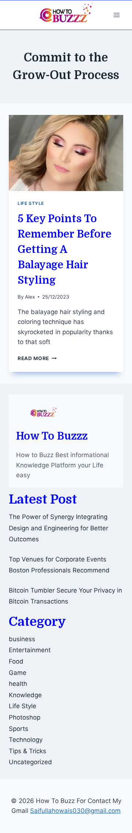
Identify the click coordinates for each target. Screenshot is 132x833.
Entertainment (30, 650)
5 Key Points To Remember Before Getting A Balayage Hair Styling (64, 249)
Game (17, 672)
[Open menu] (116, 14)
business (22, 639)
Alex (30, 297)
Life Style (31, 203)
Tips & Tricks (27, 751)
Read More (37, 358)
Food (16, 661)
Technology (26, 739)
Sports (18, 728)
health (18, 683)
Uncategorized (30, 762)
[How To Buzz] (66, 15)
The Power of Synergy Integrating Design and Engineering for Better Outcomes (58, 528)
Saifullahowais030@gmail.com (75, 810)
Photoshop (24, 717)
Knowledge (25, 695)
